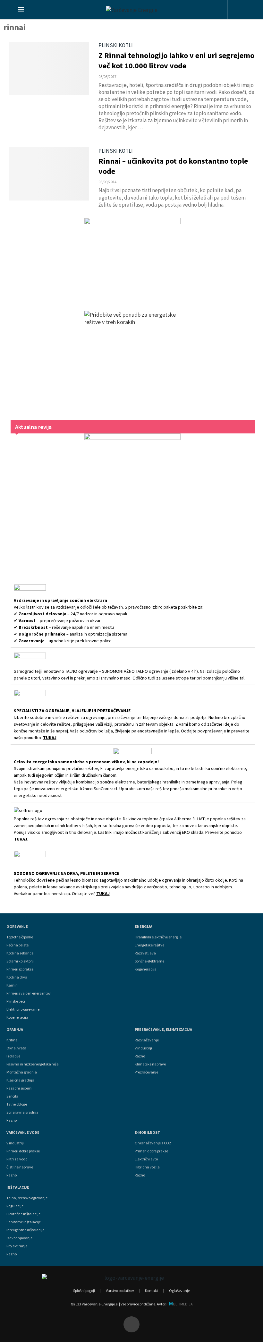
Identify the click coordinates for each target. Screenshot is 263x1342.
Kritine (11, 1040)
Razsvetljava (145, 953)
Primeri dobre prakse (23, 1151)
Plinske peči (15, 1001)
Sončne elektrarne (149, 961)
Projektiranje (16, 1246)
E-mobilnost (147, 1132)
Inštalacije (17, 1187)
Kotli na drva (16, 977)
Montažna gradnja (21, 1072)
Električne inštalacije (23, 1214)
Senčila (12, 1096)
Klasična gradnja (20, 1080)
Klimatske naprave (150, 1064)
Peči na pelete (17, 945)
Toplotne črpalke (19, 937)
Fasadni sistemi (19, 1088)
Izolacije (13, 1056)
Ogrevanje (17, 926)
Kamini (12, 985)
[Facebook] (131, 1324)
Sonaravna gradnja (22, 1112)
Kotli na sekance (19, 953)
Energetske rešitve (149, 945)
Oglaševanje (179, 1290)
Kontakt (151, 1290)
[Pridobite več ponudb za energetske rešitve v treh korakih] (133, 359)
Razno (11, 1120)
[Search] (239, 10)
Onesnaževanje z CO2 (153, 1143)
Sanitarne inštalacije (23, 1222)
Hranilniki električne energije (158, 937)
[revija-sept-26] (133, 500)
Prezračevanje (146, 1072)
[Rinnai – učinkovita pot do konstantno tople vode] (49, 174)
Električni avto (146, 1159)
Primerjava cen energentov (28, 993)
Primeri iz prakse (19, 969)
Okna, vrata (16, 1048)
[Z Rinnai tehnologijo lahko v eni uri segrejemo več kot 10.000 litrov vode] (49, 68)
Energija (143, 926)
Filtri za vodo (16, 1159)
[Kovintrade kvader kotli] (133, 258)
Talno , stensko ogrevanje (26, 1198)
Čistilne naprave (19, 1167)
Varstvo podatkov (120, 1290)
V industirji (143, 1048)
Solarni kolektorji (20, 961)
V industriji (15, 1143)
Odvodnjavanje (19, 1238)
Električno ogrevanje (22, 1009)
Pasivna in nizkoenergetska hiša (32, 1064)
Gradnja (14, 1029)
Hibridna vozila (147, 1167)
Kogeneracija (17, 1017)
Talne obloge (16, 1104)
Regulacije (14, 1206)
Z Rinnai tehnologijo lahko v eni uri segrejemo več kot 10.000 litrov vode (176, 60)
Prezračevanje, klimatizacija (163, 1029)
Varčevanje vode (22, 1132)
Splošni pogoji (84, 1290)
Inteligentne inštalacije (25, 1230)
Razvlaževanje (147, 1040)
